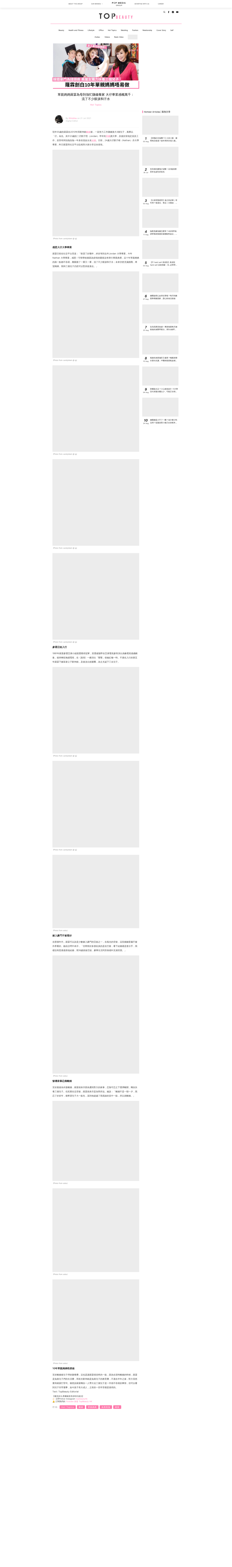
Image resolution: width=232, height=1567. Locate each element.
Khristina (73, 118)
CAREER (161, 4)
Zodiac (97, 37)
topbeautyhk (81, 1399)
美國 (108, 136)
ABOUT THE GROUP (75, 4)
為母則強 (106, 1407)
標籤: (55, 1407)
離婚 (88, 132)
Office (101, 30)
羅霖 (117, 1407)
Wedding (124, 30)
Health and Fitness (76, 30)
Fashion (135, 30)
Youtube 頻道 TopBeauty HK (79, 1401)
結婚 (94, 140)
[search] (164, 12)
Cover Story (161, 30)
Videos (107, 37)
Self (171, 30)
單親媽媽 (92, 1407)
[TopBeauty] (116, 16)
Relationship (147, 30)
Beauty (61, 30)
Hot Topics (112, 30)
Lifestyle (91, 30)
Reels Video (118, 37)
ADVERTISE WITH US (141, 4)
